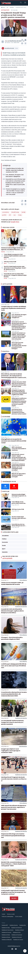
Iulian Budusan (23, 689)
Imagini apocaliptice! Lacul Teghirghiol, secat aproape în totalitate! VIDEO (10, 750)
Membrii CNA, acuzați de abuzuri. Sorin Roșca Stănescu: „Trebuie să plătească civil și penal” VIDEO (13, 864)
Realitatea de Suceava (6, 932)
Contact (3, 914)
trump (20, 215)
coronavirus (5, 212)
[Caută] (20, 3)
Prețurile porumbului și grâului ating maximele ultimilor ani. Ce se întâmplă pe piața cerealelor (18, 467)
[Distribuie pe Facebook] (25, 40)
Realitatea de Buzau (6, 937)
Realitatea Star (22, 925)
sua (15, 215)
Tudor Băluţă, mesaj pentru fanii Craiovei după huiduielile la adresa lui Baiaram (14, 256)
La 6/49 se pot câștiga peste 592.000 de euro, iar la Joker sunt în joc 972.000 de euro (13, 665)
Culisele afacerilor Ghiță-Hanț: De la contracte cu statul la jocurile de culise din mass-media (19, 384)
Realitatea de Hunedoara (17, 934)
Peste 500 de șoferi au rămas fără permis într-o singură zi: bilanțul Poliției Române (15, 275)
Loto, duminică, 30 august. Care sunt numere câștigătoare (15, 175)
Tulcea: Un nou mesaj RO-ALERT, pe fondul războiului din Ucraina (12, 583)
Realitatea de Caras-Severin (7, 930)
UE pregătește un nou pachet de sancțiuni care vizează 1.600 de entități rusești (13, 441)
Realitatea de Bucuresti (17, 937)
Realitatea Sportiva (14, 925)
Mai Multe (14, 898)
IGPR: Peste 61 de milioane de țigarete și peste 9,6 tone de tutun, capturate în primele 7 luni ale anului (13, 807)
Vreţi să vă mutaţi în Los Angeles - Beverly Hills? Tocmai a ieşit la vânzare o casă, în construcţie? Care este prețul (15, 191)
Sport (5, 259)
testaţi (23, 212)
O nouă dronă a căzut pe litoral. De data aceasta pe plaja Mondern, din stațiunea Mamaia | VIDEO (14, 694)
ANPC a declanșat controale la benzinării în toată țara (19, 448)
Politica (3, 251)
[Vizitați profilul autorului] (2, 41)
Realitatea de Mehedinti (7, 939)
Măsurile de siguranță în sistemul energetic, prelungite (19, 475)
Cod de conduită (18, 916)
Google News (15, 222)
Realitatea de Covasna (18, 939)
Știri (7, 7)
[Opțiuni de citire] (25, 951)
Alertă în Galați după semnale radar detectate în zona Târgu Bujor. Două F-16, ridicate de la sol (15, 268)
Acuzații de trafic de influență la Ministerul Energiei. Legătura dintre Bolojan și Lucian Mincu (12, 611)
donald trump (15, 212)
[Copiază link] (22, 40)
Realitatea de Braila (6, 934)
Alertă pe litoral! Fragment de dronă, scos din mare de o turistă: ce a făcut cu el (13, 779)
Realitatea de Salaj (6, 927)
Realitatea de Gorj (16, 932)
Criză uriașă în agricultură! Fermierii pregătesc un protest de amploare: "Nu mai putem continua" (13, 892)
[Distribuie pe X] (25, 43)
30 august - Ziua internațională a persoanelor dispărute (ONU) (12, 638)
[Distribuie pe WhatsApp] (22, 43)
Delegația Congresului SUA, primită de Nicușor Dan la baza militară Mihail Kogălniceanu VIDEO (19, 392)
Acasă (4, 7)
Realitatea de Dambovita (16, 927)
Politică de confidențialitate (7, 916)
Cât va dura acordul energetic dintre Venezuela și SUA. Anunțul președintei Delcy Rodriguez (19, 345)
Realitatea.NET (5, 925)
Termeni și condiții (11, 914)
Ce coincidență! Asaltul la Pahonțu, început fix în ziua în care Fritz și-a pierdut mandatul (12, 722)
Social (5, 271)
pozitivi (4, 215)
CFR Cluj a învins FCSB (10, 261)
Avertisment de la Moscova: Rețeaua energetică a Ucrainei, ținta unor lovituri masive (19, 412)
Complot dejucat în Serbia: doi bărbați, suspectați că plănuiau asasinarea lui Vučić (15, 170)
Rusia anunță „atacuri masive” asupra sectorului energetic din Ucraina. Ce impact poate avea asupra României (19, 457)
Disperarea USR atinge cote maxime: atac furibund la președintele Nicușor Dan (13, 835)
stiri (10, 215)
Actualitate (12, 7)
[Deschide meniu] (25, 3)
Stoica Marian (23, 580)
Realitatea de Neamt (19, 930)
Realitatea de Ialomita (17, 41)
